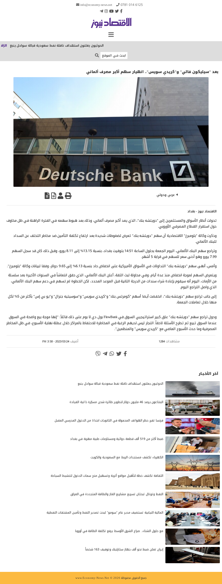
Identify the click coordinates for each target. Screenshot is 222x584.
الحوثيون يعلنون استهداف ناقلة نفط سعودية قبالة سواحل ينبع (70, 45)
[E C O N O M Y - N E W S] (111, 25)
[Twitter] (117, 11)
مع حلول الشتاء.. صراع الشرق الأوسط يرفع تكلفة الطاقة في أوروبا (119, 531)
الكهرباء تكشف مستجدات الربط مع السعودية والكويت (127, 457)
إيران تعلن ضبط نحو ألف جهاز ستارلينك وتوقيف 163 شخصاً (124, 549)
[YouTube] (111, 11)
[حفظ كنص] (47, 195)
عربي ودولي (166, 195)
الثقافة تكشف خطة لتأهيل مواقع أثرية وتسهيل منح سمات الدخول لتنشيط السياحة (107, 476)
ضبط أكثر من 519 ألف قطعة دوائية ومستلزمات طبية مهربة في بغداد (116, 439)
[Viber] (98, 353)
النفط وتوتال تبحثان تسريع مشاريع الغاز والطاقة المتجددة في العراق (116, 494)
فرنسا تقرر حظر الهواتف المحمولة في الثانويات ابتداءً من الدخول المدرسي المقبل (109, 420)
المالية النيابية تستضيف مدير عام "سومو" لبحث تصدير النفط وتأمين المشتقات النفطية (105, 513)
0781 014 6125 (132, 5)
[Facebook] (121, 11)
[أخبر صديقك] (60, 195)
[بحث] (97, 55)
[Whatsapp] (111, 353)
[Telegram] (101, 11)
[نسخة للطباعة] (68, 195)
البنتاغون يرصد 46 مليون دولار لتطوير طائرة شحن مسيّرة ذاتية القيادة (116, 402)
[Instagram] (106, 11)
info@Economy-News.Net (96, 5)
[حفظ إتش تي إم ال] (53, 195)
